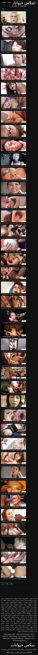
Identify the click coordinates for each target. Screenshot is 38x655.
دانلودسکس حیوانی (11, 602)
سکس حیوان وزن (31, 619)
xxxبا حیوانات (9, 598)
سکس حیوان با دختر (31, 617)
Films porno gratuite (19, 640)
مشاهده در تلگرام (19, 6)
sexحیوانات (25, 598)
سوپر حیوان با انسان (7, 604)
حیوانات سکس (28, 600)
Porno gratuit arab (9, 634)
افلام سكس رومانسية (7, 649)
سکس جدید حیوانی (26, 615)
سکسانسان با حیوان (23, 631)
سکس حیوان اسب (6, 615)
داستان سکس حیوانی (17, 600)
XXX (3, 9)
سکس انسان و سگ (31, 611)
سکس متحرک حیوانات (11, 627)
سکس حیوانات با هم (19, 619)
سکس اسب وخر (20, 609)
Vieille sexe (6, 638)
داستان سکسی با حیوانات (25, 602)
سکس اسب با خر (31, 609)
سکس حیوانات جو (6, 619)
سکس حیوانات (24, 649)
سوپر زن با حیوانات (31, 607)
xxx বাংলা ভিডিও (33, 649)
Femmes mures (30, 638)
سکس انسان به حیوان (7, 609)
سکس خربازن (26, 625)
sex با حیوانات (33, 598)
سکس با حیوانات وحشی (13, 613)
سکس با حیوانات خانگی (29, 613)
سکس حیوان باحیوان (17, 617)
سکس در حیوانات (15, 625)
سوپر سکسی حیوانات (19, 607)
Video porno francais (17, 638)
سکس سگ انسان (24, 627)
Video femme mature (23, 634)
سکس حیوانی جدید (25, 623)
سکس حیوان (16, 615)
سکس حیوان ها (6, 617)
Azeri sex (17, 649)
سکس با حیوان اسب (7, 611)
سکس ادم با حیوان (6, 607)
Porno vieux (31, 636)
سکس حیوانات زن (31, 621)
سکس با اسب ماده (19, 611)
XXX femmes (13, 636)
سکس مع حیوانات (10, 629)
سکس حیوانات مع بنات (17, 621)
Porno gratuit (22, 636)
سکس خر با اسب (12, 623)
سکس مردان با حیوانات (23, 629)
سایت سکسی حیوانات (20, 604)
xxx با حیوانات (17, 598)
